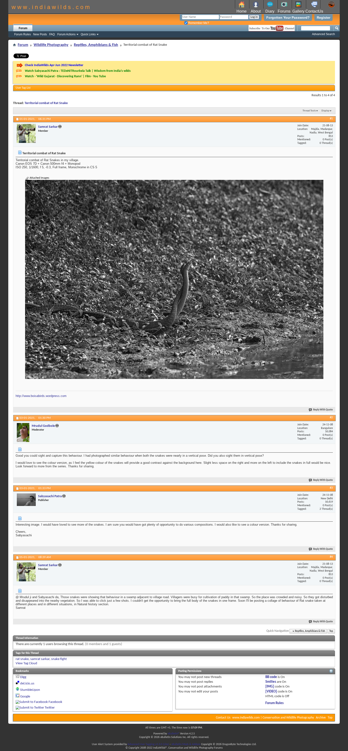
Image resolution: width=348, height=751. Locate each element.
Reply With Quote (323, 410)
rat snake (22, 659)
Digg (23, 677)
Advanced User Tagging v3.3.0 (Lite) (148, 744)
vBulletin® (173, 733)
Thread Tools (309, 110)
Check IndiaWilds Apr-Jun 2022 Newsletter (54, 65)
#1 (331, 118)
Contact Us (223, 717)
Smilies (270, 682)
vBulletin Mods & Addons (186, 744)
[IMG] (269, 686)
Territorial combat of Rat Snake (46, 103)
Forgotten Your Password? (288, 17)
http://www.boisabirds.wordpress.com (41, 396)
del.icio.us (27, 683)
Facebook (55, 702)
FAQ (52, 34)
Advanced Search (323, 34)
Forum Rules (22, 34)
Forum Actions (66, 34)
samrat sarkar (39, 659)
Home (241, 11)
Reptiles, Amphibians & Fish (96, 45)
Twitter (50, 708)
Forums (284, 11)
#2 (331, 417)
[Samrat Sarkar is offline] (26, 133)
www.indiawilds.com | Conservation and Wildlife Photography (273, 717)
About (256, 11)
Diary (269, 11)
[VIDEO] (271, 691)
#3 (331, 487)
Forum (23, 28)
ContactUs (314, 11)
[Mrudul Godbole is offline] (23, 432)
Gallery (298, 11)
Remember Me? (198, 23)
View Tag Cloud (26, 663)
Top (331, 631)
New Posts (40, 34)
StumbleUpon (30, 690)
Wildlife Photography (51, 45)
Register (323, 17)
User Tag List (23, 87)
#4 (331, 556)
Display (325, 110)
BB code (271, 677)
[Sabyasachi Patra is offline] (26, 499)
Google (25, 696)
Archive (321, 717)
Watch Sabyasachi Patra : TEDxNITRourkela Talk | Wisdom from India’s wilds (78, 71)
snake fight (59, 659)
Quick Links (88, 34)
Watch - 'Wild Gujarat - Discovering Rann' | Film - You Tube (65, 76)
